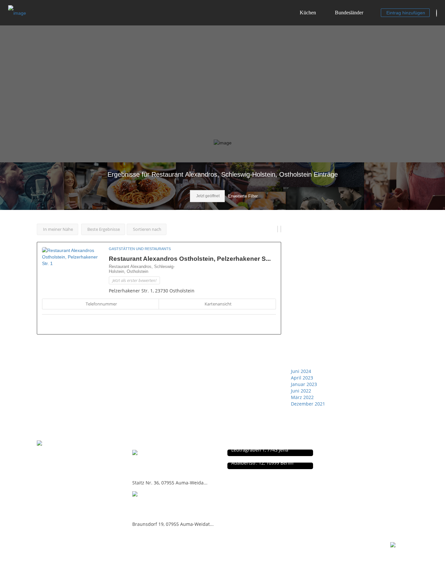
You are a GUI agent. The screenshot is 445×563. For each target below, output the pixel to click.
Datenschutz (340, 453)
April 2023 (302, 378)
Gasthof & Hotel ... (159, 504)
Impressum (339, 459)
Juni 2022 (301, 391)
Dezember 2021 (308, 404)
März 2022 (302, 397)
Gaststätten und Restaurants (140, 249)
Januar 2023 (304, 384)
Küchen (308, 12)
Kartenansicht (218, 304)
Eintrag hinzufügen (405, 12)
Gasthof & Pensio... (161, 463)
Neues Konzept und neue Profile (359, 466)
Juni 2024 (301, 371)
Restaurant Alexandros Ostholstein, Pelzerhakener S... (190, 258)
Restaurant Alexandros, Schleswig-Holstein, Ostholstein (142, 269)
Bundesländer (349, 12)
